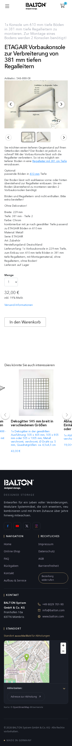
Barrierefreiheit (48, 566)
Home (8, 544)
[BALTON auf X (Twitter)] (27, 526)
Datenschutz (46, 551)
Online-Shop (12, 551)
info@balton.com (53, 610)
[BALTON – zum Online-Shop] (19, 484)
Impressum (45, 544)
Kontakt (9, 573)
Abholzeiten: (14, 688)
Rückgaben (11, 566)
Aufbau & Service (15, 580)
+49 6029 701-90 (53, 604)
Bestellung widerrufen (48, 578)
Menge (9, 275)
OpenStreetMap (21, 707)
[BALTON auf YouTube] (17, 526)
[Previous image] (8, 137)
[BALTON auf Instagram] (36, 526)
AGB (41, 558)
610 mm (35, 174)
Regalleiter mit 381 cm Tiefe (49, 161)
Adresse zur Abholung (24, 696)
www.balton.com (53, 616)
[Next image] (64, 137)
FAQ (6, 558)
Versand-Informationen (18, 305)
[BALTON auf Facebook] (8, 526)
